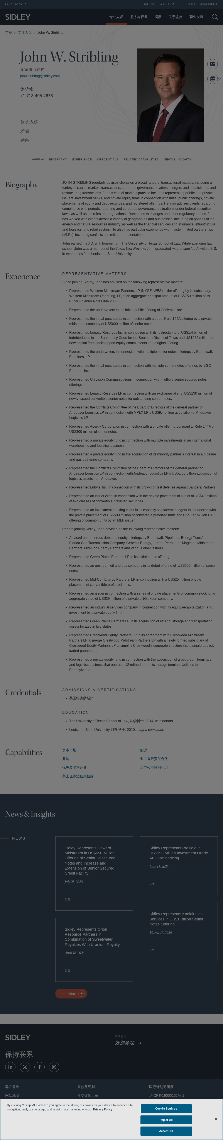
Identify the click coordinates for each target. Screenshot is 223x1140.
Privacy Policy (109, 1109)
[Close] (216, 1118)
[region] (111, 1119)
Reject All (166, 1120)
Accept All (166, 1131)
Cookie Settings (166, 1108)
